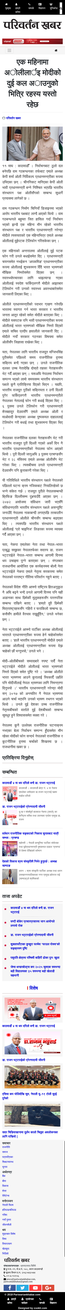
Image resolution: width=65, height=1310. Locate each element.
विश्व (4, 1238)
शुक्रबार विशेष (8, 1233)
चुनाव (4, 1166)
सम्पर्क (31, 8)
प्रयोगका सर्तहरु (27, 1301)
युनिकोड (53, 8)
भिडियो (5, 1253)
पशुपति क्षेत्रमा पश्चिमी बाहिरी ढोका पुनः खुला (35, 957)
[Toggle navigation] (9, 50)
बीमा (4, 1181)
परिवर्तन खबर (13, 118)
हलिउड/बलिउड (9, 1209)
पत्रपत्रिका (7, 1157)
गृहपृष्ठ (8, 8)
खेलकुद (5, 1248)
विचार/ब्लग (7, 1243)
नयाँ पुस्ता (6, 1219)
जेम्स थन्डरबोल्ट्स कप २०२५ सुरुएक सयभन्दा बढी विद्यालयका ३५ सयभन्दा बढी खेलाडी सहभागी (35, 971)
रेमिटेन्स (5, 1195)
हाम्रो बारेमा (17, 10)
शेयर (4, 1190)
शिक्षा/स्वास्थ (7, 1161)
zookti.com (40, 1308)
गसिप (4, 1214)
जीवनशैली (6, 1224)
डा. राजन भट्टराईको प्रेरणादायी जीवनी (32, 935)
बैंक (3, 1176)
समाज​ (5, 1152)
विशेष (33, 988)
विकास (5, 1185)
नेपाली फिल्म (7, 1205)
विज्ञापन (42, 8)
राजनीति (6, 1147)
